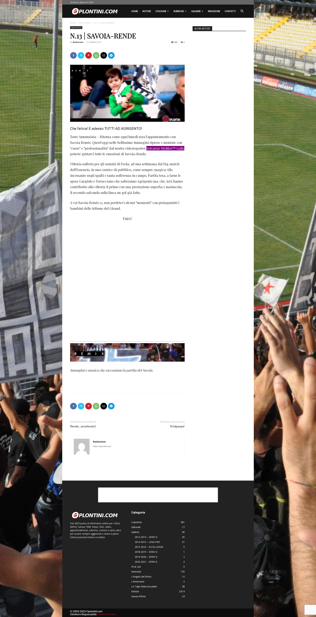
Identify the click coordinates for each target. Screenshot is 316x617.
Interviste (136, 571)
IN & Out (136, 566)
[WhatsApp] (96, 55)
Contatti (230, 11)
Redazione (214, 11)
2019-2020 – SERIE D (146, 556)
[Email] (103, 55)
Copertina (136, 522)
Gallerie (196, 11)
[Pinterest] (88, 55)
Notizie (147, 11)
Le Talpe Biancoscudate (144, 586)
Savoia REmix (85, 22)
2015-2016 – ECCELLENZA (149, 546)
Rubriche (179, 11)
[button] (242, 11)
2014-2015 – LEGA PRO (147, 542)
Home (135, 11)
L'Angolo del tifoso (141, 576)
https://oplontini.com (102, 446)
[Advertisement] (94, 237)
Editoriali (135, 527)
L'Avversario (137, 581)
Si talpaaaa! (177, 426)
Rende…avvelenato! (83, 426)
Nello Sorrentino (107, 614)
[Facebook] (73, 55)
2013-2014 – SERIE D (146, 537)
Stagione (161, 11)
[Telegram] (111, 55)
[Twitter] (81, 55)
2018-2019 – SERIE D (146, 551)
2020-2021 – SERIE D (146, 561)
